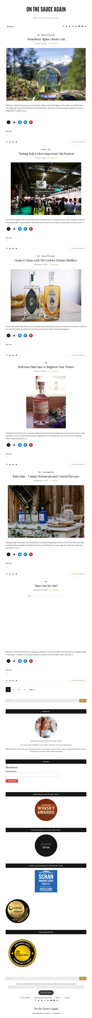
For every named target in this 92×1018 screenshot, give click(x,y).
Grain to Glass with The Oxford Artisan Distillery (46, 260)
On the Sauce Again (46, 1008)
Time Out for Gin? (46, 586)
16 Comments (53, 43)
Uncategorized (48, 472)
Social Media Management (43, 998)
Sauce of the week (48, 35)
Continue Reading (77, 142)
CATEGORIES (25, 998)
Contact (67, 998)
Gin (38, 35)
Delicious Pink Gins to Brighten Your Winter (46, 367)
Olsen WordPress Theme (41, 1013)
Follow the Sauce (46, 992)
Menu (11, 26)
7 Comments (53, 264)
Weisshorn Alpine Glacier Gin (46, 39)
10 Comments (54, 590)
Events (43, 149)
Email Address (11, 771)
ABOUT (58, 998)
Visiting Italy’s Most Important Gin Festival (46, 153)
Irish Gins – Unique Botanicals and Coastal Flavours (46, 476)
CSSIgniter (56, 1013)
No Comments (52, 158)
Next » (31, 689)
